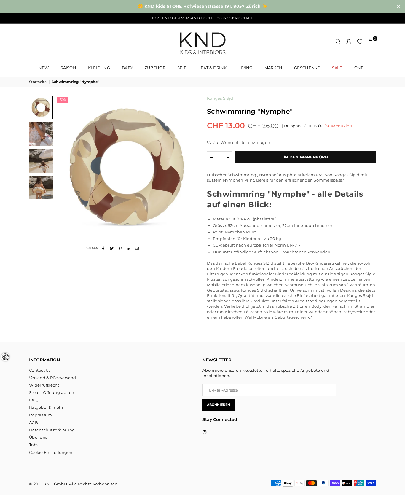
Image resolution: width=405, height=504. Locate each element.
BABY (127, 67)
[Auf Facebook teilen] (103, 248)
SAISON (68, 67)
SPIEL (183, 67)
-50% (62, 100)
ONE (359, 67)
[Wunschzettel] (359, 41)
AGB (33, 422)
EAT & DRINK (214, 67)
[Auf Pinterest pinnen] (120, 248)
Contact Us (40, 370)
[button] (370, 41)
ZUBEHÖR (155, 67)
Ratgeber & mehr (46, 407)
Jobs (33, 444)
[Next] (190, 167)
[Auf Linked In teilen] (129, 248)
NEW (44, 67)
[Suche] (338, 41)
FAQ (33, 400)
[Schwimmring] (40, 107)
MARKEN (273, 67)
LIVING (245, 67)
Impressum (40, 415)
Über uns (38, 437)
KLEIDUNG (99, 67)
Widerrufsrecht (44, 385)
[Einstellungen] (349, 41)
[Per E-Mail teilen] (137, 248)
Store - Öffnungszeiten (51, 392)
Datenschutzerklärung (52, 429)
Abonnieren (218, 405)
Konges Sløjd (220, 98)
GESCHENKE (307, 67)
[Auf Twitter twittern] (112, 248)
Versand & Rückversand (52, 377)
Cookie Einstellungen (50, 452)
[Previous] (64, 167)
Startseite (38, 82)
